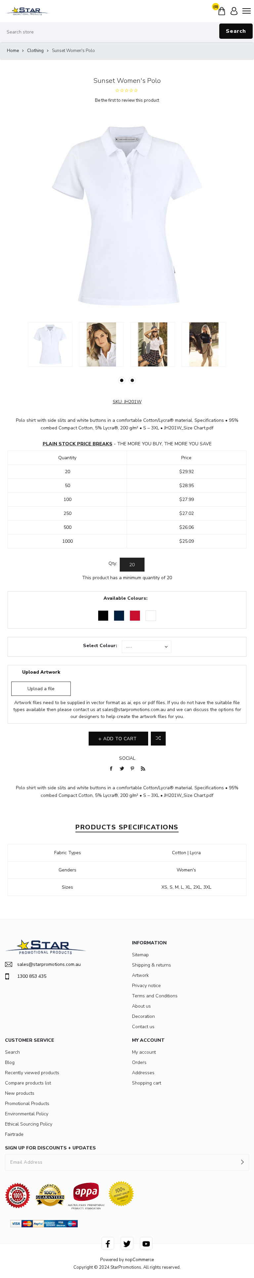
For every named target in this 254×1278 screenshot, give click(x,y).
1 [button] (121, 380)
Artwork (140, 975)
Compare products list (28, 1083)
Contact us (143, 1027)
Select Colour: (100, 645)
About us (141, 1006)
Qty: (112, 563)
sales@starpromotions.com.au (134, 709)
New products (19, 1093)
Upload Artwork (41, 672)
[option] (50, 344)
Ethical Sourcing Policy (28, 1124)
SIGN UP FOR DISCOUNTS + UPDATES (50, 1148)
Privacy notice (146, 985)
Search (236, 31)
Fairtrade (14, 1134)
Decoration (143, 1016)
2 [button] (132, 380)
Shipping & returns (151, 965)
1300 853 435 (31, 976)
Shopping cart (146, 1083)
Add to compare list (158, 739)
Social (127, 758)
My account (144, 1052)
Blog (10, 1062)
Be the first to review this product (127, 100)
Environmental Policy (26, 1114)
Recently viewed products (32, 1073)
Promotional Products (27, 1103)
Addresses (143, 1073)
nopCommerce (139, 1260)
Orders (139, 1062)
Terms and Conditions (155, 996)
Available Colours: (126, 598)
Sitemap (140, 955)
